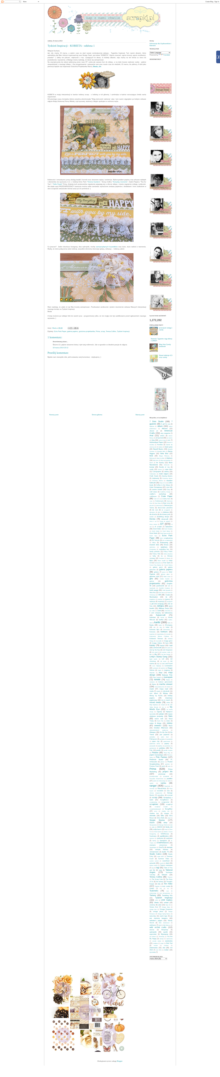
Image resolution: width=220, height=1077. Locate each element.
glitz (151, 579)
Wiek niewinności (164, 922)
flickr (151, 560)
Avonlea (160, 444)
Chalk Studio (154, 476)
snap (165, 829)
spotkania (160, 838)
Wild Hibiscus (166, 925)
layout (162, 645)
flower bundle (161, 560)
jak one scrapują (158, 604)
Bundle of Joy (164, 467)
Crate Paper (166, 496)
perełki (158, 750)
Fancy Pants (168, 551)
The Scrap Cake (157, 879)
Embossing (164, 542)
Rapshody (167, 786)
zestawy (166, 945)
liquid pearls (153, 659)
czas (151, 501)
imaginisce (152, 599)
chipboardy (155, 478)
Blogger (119, 1061)
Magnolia (152, 672)
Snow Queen (157, 831)
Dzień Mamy (166, 531)
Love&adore (168, 666)
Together (157, 886)
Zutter (166, 950)
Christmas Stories (167, 478)
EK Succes (156, 540)
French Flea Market (155, 565)
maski (152, 689)
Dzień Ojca (153, 535)
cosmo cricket (157, 489)
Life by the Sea (155, 650)
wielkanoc (153, 925)
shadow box (154, 813)
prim (169, 766)
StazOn (161, 847)
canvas (160, 469)
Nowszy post (53, 415)
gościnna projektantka (87, 331)
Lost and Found (167, 663)
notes (168, 721)
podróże (167, 764)
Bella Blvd (164, 453)
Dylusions (168, 527)
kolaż (167, 627)
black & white (160, 458)
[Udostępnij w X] (73, 328)
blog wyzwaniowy (165, 460)
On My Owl (164, 732)
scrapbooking (153, 802)
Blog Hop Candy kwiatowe (165, 345)
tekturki (164, 875)
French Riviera (168, 565)
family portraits (155, 551)
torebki (152, 888)
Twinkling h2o (167, 895)
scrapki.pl (169, 804)
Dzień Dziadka (168, 529)
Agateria (152, 426)
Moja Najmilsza (154, 704)
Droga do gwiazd (165, 521)
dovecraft (164, 519)
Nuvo (170, 726)
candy (152, 469)
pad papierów (164, 734)
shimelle (152, 815)
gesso (164, 572)
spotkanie (169, 838)
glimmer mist (154, 576)
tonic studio (166, 886)
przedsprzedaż (154, 776)
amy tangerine (165, 433)
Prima (98, 331)
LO (163, 659)
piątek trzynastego (156, 755)
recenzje (152, 788)
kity (154, 627)
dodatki (152, 516)
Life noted (155, 652)
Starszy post (139, 415)
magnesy (167, 670)
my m (164, 707)
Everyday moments (120, 182)
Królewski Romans (156, 638)
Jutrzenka (167, 610)
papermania (166, 741)
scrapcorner (165, 802)
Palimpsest (153, 739)
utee (159, 905)
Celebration (153, 474)
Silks (162, 815)
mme (168, 702)
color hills (169, 487)
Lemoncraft (157, 647)
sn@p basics (157, 829)
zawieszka (168, 941)
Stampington (153, 847)
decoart (152, 505)
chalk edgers (164, 474)
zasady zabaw (156, 941)
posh (163, 766)
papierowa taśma (155, 743)
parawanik (152, 746)
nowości (157, 725)
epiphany (164, 547)
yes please (153, 936)
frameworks (157, 562)
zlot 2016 (158, 950)
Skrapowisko (153, 825)
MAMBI (157, 680)
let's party (167, 647)
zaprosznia (169, 938)
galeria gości (158, 567)
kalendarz (153, 617)
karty (169, 622)
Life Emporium (167, 650)
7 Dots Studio (157, 421)
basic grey (168, 447)
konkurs (164, 632)
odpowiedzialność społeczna (159, 730)
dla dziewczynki (165, 514)
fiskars (168, 558)
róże (168, 791)
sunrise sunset (154, 861)
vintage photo (158, 911)
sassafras (160, 795)
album (160, 426)
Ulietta (156, 902)
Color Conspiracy (156, 487)
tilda (159, 884)
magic (159, 670)
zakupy (162, 938)
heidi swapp (154, 590)
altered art (154, 431)
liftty (151, 654)
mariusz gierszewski (165, 682)
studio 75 (165, 852)
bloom (151, 462)
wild (160, 925)
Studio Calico (155, 854)
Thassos (170, 877)
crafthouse (153, 496)
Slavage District (163, 825)
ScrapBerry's (164, 800)
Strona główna (97, 415)
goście (152, 581)
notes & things (155, 723)
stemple (169, 847)
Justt (159, 610)
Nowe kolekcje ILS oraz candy (165, 356)
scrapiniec (154, 804)
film (162, 556)
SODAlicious (165, 834)
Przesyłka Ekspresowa (156, 778)
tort (161, 888)
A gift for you (165, 424)
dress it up (153, 521)
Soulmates (153, 836)
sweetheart (166, 861)
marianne (152, 682)
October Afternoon (161, 728)
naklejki (161, 714)
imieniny (160, 599)
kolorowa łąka (154, 629)
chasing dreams (167, 476)
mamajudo (168, 677)
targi (160, 870)
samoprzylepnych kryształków (107, 247)
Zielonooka (154, 948)
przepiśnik (166, 776)
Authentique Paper (156, 442)
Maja (160, 672)
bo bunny (160, 462)
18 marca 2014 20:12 (60, 348)
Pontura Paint (154, 766)
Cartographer (157, 471)
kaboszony (168, 613)
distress (166, 512)
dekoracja (159, 505)
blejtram (169, 458)
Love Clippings (156, 665)
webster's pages (156, 920)
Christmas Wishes (157, 480)
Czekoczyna (159, 501)
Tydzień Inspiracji (123, 331)
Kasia (152, 625)
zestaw (156, 945)
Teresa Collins (111, 331)
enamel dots (154, 545)
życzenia (152, 952)
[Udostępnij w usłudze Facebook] (75, 328)
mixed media (155, 702)
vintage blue (153, 909)
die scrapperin (166, 510)
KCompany (168, 625)
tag (153, 867)
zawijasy (155, 943)
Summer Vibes (163, 859)
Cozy (168, 489)
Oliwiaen (153, 732)
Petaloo (155, 752)
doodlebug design (163, 517)
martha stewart (165, 684)
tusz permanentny (165, 893)
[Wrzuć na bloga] (71, 328)
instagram (169, 601)
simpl (169, 818)
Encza (166, 545)
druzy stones (153, 524)
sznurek (152, 863)
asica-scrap (162, 440)
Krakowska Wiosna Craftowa (159, 636)
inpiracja (152, 601)
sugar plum (160, 856)
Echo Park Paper (60, 331)
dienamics (152, 512)
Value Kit (167, 905)
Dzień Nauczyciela (165, 533)
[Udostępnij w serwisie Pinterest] (77, 328)
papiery (166, 743)
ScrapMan (168, 809)
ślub (167, 863)
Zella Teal (169, 943)
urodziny (152, 905)
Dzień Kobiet (155, 531)
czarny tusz (166, 499)
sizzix (152, 822)
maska (168, 686)
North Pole (160, 721)
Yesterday (161, 936)
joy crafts (152, 610)
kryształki (158, 641)
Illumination (154, 597)
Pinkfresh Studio (156, 759)
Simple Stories (157, 820)
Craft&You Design (165, 492)
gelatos (156, 572)
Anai (151, 435)
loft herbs (163, 661)
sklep (165, 822)
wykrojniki (153, 932)
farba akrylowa (168, 554)
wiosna (152, 930)
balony (160, 447)
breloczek (166, 465)
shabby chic (165, 811)
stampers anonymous (158, 845)
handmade (152, 588)
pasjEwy (160, 746)
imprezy (167, 599)
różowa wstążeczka (156, 793)
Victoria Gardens (94, 182)
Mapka (168, 679)
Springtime (163, 840)
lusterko (163, 668)
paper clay (156, 741)
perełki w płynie (168, 750)
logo (158, 663)
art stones (169, 438)
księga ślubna (157, 643)
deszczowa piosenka (165, 508)
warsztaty (153, 916)
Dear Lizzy (166, 503)
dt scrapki (158, 527)
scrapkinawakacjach (155, 809)
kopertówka (160, 634)
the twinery (159, 881)
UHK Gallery (166, 900)
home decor (161, 592)
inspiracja (161, 601)
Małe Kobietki (157, 677)
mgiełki (158, 691)
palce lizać (165, 737)
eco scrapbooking (166, 538)
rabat (169, 781)
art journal (159, 438)
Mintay (165, 693)
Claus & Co (163, 483)
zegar (162, 943)
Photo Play (167, 752)
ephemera (152, 547)
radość (151, 783)
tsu (168, 888)
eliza (153, 542)
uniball (166, 902)
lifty (155, 654)
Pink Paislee (161, 757)
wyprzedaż (153, 934)
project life (167, 772)
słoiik (153, 827)
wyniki (165, 932)
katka (160, 625)
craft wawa (153, 492)
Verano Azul (154, 907)
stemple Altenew (161, 849)
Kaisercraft (160, 615)
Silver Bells (161, 818)
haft (169, 586)
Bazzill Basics (158, 449)
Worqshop (164, 930)
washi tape (163, 916)
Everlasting (153, 549)
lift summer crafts (165, 652)
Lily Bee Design (165, 654)
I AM (159, 595)
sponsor (152, 838)
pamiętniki (169, 739)
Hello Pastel (57, 184)
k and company (155, 613)
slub (171, 825)
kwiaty (152, 645)
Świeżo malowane (166, 865)
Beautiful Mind (161, 451)
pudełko (169, 778)
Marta (154, 684)
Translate (166, 55)
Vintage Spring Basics (164, 914)
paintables (152, 737)
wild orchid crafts (158, 927)
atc (169, 440)
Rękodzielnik (162, 788)
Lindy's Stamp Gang (158, 657)
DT (162, 523)
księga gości (168, 641)
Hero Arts (153, 592)
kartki (157, 622)
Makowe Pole (167, 675)
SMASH (159, 827)
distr (159, 512)
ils (166, 597)
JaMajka (160, 606)
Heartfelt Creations (164, 588)
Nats (170, 716)
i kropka (167, 595)
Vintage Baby (166, 907)
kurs (167, 643)
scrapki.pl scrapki (161, 806)
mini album (154, 693)
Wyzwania (164, 934)
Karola (162, 617)
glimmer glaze (165, 574)
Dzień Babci (157, 529)
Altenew (165, 428)
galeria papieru (72, 331)
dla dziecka (153, 514)
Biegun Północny (164, 456)
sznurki (161, 863)
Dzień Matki (153, 533)
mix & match (165, 700)
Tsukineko (154, 891)
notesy (169, 723)
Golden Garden (164, 579)
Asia (153, 440)
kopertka (152, 634)
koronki (168, 634)
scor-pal (169, 795)
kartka (161, 620)
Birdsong (152, 458)
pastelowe (167, 746)
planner (162, 761)
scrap (103, 331)
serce (155, 811)
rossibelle (160, 791)
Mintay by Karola (156, 695)
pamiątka (162, 739)
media (152, 691)
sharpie (166, 813)
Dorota (152, 519)
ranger (153, 785)
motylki (163, 704)
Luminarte (155, 668)
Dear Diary (158, 503)
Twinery (153, 895)
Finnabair (161, 558)
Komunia (152, 632)
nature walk (159, 719)
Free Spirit (166, 563)
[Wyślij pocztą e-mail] (69, 328)
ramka (163, 783)
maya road (164, 689)
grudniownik (160, 586)
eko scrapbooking (167, 540)
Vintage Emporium (166, 909)
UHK (156, 900)
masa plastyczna (159, 686)
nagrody (159, 712)
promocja (161, 774)
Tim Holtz (168, 884)
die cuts (155, 510)
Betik (151, 456)
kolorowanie (166, 629)
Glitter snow (166, 576)
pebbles (162, 748)
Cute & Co (157, 498)
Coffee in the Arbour (163, 485)
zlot (164, 948)
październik (153, 748)
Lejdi (170, 645)
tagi (157, 868)
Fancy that (156, 554)
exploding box (164, 549)
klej (161, 627)
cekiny (166, 471)
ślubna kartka (153, 865)
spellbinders (164, 836)
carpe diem (168, 469)
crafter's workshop (158, 494)
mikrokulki (166, 691)
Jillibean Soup (163, 608)
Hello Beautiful (166, 590)
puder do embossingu (159, 781)
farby (154, 556)
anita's (162, 436)
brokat (152, 467)
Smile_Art (168, 827)
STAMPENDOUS (163, 843)
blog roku (155, 460)
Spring (154, 840)
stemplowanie (154, 852)
